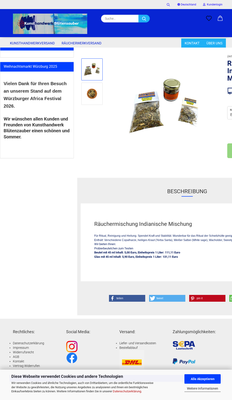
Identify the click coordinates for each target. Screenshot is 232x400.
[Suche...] (144, 18)
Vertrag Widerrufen (26, 366)
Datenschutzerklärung (127, 391)
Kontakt (192, 43)
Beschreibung (187, 191)
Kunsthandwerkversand (32, 43)
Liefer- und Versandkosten (137, 343)
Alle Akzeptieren (203, 379)
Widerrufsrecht (23, 352)
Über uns (214, 43)
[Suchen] (168, 4)
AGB (16, 357)
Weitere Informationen (202, 388)
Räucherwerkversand (82, 43)
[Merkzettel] (209, 18)
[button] (220, 18)
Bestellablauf (128, 347)
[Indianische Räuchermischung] (163, 105)
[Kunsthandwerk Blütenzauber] (50, 24)
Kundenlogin (213, 4)
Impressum (21, 347)
